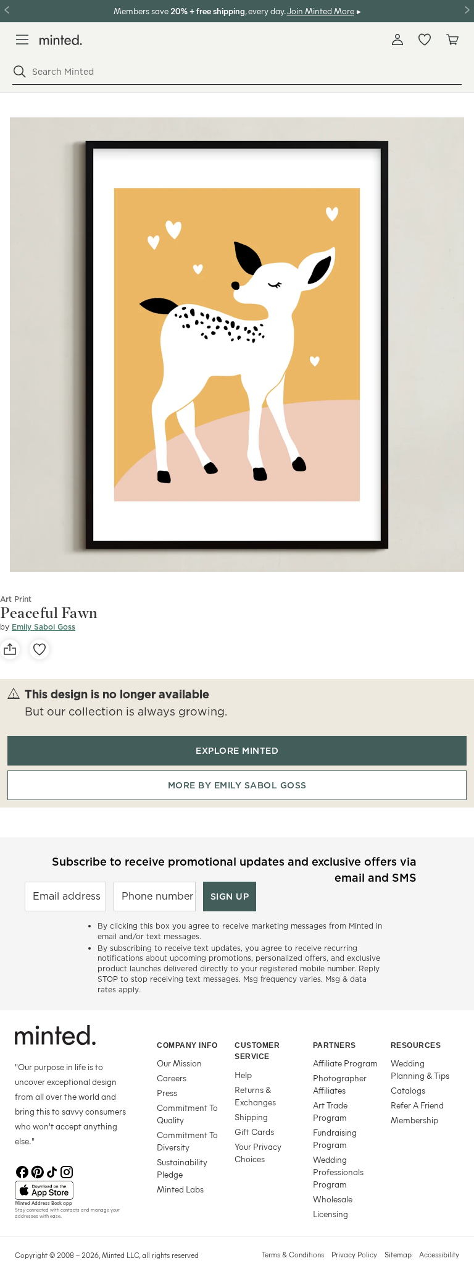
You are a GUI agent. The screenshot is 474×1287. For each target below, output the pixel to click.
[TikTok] (51, 1170)
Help (243, 1075)
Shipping (251, 1117)
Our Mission (179, 1063)
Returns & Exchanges (255, 1096)
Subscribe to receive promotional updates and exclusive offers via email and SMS (234, 868)
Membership (414, 1120)
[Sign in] (397, 39)
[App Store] (70, 1190)
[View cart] (452, 39)
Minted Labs (180, 1189)
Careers (171, 1078)
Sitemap (398, 1254)
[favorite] (39, 649)
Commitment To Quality (187, 1114)
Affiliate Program (345, 1063)
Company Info (187, 1045)
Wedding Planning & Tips (420, 1069)
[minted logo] (61, 40)
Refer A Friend (417, 1105)
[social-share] (10, 649)
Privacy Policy (354, 1254)
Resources (416, 1045)
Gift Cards (254, 1131)
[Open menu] (22, 39)
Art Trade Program (330, 1111)
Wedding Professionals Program (338, 1172)
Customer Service (257, 1051)
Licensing (330, 1214)
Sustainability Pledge (182, 1168)
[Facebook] (22, 1170)
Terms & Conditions (293, 1254)
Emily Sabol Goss (43, 626)
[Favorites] (424, 39)
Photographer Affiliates (340, 1084)
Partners (334, 1045)
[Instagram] (66, 1170)
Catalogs (408, 1090)
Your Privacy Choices (258, 1153)
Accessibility (439, 1254)
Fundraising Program (335, 1138)
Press (167, 1093)
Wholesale (332, 1199)
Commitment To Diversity (187, 1141)
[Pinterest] (37, 1170)
